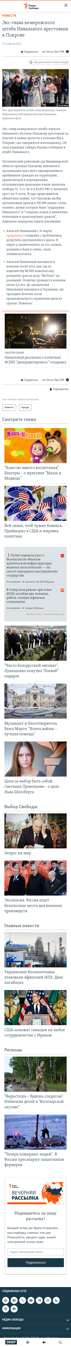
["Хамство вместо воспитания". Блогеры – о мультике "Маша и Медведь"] (35, 445)
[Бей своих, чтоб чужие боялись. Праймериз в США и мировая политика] (35, 503)
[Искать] (60, 1342)
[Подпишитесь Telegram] (39, 1300)
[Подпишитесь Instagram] (47, 1300)
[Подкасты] (5, 1308)
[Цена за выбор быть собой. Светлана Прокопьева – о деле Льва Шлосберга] (35, 759)
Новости (9, 16)
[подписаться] (14, 1308)
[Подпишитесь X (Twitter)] (22, 1300)
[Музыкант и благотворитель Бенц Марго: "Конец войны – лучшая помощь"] (35, 701)
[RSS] (56, 1300)
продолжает (15, 235)
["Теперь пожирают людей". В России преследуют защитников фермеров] (35, 1132)
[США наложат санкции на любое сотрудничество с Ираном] (35, 1007)
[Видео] (44, 1342)
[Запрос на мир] (35, 830)
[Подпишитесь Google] (5, 1300)
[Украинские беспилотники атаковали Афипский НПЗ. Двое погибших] (35, 949)
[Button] (29, 52)
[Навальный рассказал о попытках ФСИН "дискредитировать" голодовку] (35, 331)
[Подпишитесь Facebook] (14, 1300)
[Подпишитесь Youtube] (30, 1300)
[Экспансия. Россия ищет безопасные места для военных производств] (35, 878)
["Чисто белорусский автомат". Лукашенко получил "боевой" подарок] (35, 643)
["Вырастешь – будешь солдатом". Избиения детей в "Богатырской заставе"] (35, 1074)
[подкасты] (27, 1342)
